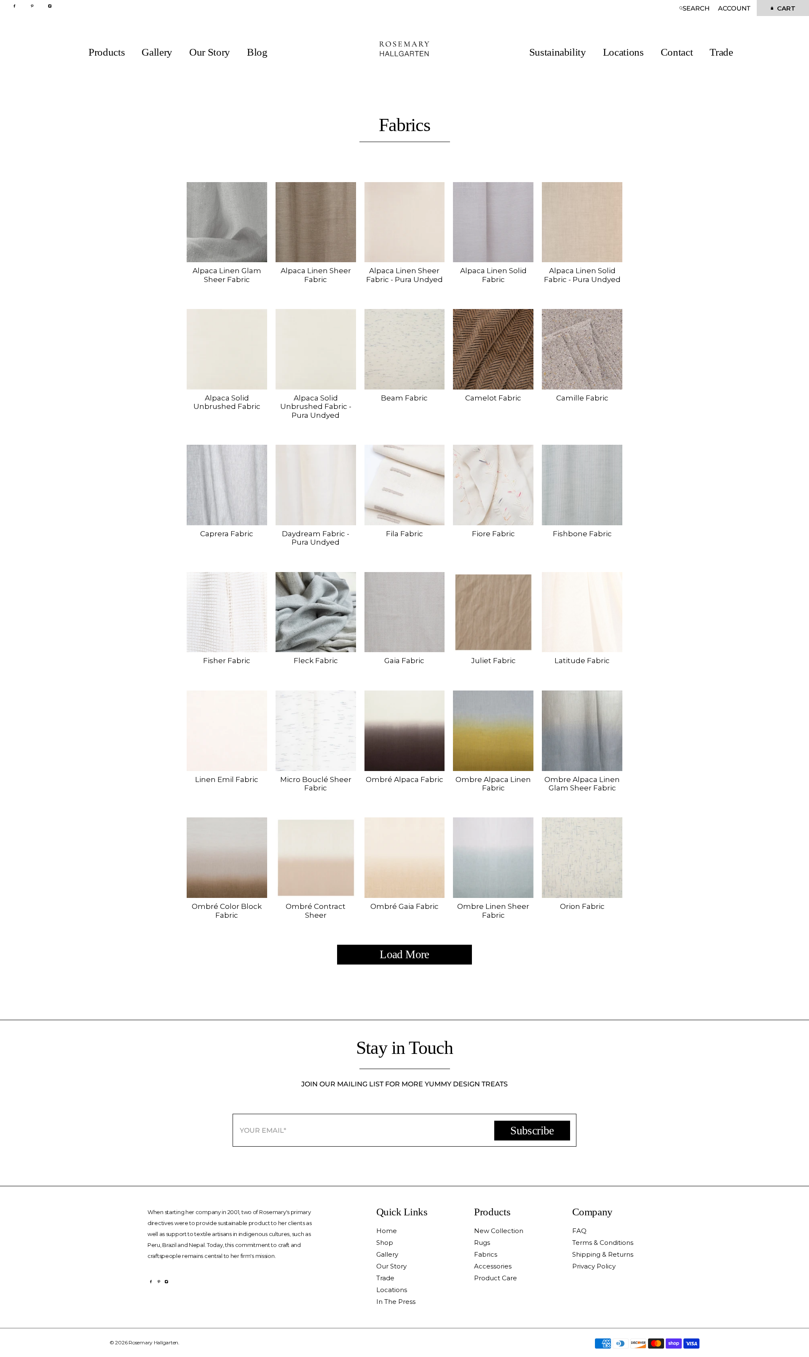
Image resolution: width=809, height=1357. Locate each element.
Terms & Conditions (602, 1243)
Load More (404, 954)
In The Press (395, 1302)
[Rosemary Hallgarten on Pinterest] (34, 6)
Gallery (157, 52)
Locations (623, 52)
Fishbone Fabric (582, 533)
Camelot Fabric (493, 398)
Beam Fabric (404, 398)
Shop (384, 1243)
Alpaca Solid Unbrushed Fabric (226, 402)
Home (386, 1231)
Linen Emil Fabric (226, 779)
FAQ (579, 1231)
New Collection (498, 1231)
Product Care (495, 1278)
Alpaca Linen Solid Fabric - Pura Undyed (582, 274)
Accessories (493, 1266)
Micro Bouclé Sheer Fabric (315, 783)
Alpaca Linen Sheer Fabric (316, 274)
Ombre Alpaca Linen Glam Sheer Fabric (582, 783)
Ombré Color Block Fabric (227, 910)
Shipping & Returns (602, 1254)
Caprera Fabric (226, 533)
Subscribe (532, 1130)
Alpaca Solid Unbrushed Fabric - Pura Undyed (315, 406)
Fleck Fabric (316, 660)
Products (106, 52)
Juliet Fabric (493, 660)
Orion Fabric (582, 906)
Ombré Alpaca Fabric (404, 779)
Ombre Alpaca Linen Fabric (493, 783)
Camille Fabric (582, 398)
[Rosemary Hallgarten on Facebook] (17, 6)
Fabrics (485, 1254)
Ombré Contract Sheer (316, 910)
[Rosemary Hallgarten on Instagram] (52, 6)
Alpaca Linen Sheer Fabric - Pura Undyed (404, 274)
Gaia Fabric (404, 660)
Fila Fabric (404, 533)
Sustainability (557, 52)
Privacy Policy (594, 1266)
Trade (721, 52)
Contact (677, 52)
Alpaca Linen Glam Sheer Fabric (227, 274)
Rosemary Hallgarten (153, 1342)
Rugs (482, 1243)
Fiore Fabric (493, 533)
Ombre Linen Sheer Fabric (493, 910)
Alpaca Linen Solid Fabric (493, 274)
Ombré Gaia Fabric (404, 906)
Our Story (209, 52)
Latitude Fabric (582, 660)
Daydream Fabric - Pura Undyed (315, 537)
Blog (257, 52)
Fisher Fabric (226, 660)
